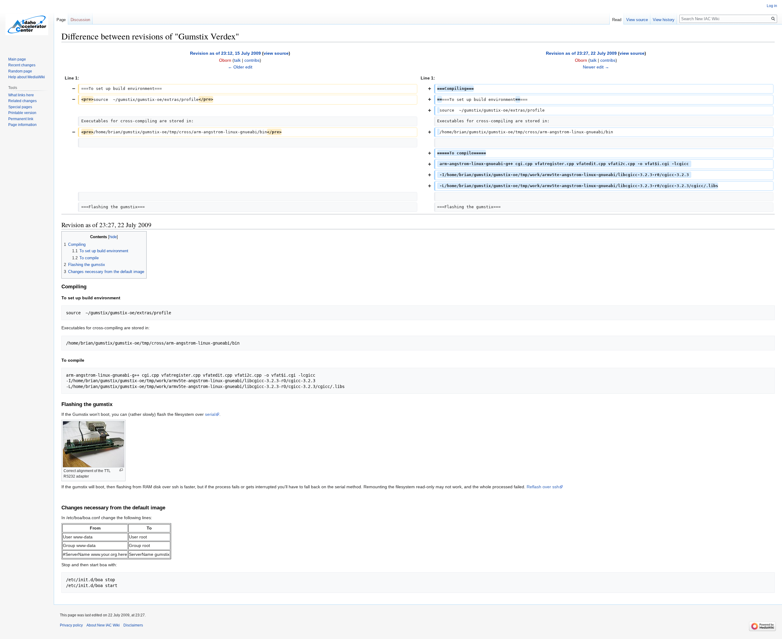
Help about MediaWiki (26, 77)
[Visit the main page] (26, 24)
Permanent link (20, 119)
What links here (21, 95)
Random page (20, 71)
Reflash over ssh (543, 486)
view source (276, 53)
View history (663, 19)
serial (210, 414)
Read (616, 19)
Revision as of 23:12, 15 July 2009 (225, 53)
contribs (252, 60)
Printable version (22, 113)
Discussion (80, 19)
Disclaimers (133, 625)
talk (237, 60)
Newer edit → (596, 67)
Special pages (20, 107)
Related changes (22, 101)
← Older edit (240, 67)
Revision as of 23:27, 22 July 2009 (581, 53)
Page (61, 19)
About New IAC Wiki (103, 625)
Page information (22, 125)
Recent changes (21, 65)
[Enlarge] (121, 470)
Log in (772, 6)
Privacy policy (71, 625)
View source (637, 19)
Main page (17, 59)
